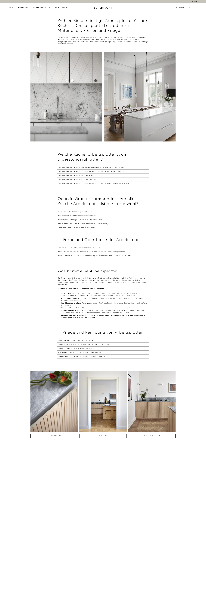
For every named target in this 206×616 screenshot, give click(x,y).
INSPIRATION (23, 7)
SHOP (11, 7)
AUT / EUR (194, 1)
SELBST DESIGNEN (62, 7)
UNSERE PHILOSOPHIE (41, 7)
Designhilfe (181, 7)
